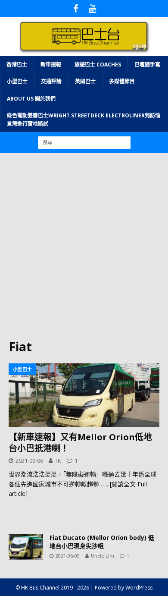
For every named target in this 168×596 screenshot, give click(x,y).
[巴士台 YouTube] (92, 8)
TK (58, 460)
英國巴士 (85, 81)
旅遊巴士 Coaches (98, 64)
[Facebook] (75, 8)
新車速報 (50, 64)
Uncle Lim (102, 555)
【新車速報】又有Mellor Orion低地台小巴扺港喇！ (80, 442)
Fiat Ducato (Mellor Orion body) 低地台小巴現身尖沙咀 (102, 541)
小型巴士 (17, 81)
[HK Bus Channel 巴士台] (84, 51)
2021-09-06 (29, 460)
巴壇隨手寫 (147, 64)
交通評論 (51, 81)
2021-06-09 (68, 555)
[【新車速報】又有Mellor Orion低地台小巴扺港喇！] (84, 395)
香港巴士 (16, 64)
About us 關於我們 (31, 98)
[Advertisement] (84, 250)
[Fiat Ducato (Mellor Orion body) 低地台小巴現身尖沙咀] (26, 547)
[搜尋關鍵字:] (84, 142)
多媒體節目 (122, 81)
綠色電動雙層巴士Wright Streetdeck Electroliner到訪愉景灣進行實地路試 (83, 119)
